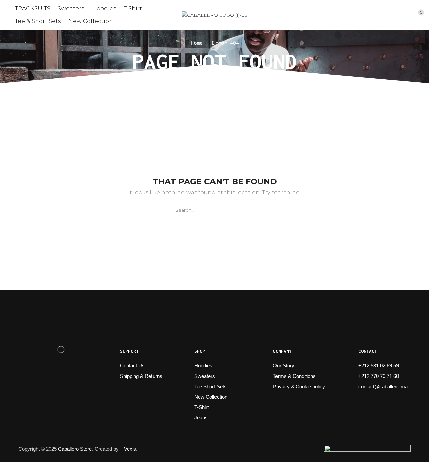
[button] (395, 15)
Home (197, 43)
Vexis (130, 449)
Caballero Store (75, 449)
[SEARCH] (253, 210)
